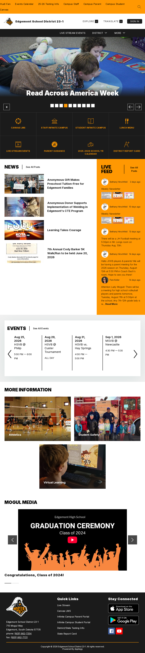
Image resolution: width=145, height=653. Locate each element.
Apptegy (79, 649)
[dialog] (38, 419)
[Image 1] (52, 105)
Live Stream (63, 605)
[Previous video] (12, 539)
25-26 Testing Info (48, 4)
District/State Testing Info (70, 628)
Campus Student (115, 4)
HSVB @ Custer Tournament (53, 348)
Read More (111, 304)
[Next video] (132, 539)
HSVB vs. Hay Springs (84, 346)
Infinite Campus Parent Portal (73, 616)
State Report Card (67, 633)
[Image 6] (74, 105)
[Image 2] (56, 105)
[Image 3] (61, 105)
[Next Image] (138, 107)
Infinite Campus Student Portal (73, 622)
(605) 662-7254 (23, 633)
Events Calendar (24, 4)
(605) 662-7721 (19, 637)
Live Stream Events (72, 33)
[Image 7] (79, 105)
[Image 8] (84, 105)
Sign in (134, 21)
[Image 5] (70, 105)
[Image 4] (65, 105)
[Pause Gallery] (6, 107)
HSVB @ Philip (19, 346)
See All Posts (33, 167)
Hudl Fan (5, 4)
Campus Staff (71, 4)
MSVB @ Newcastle (113, 342)
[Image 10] (93, 105)
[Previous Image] (130, 107)
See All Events (41, 328)
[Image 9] (88, 105)
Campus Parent (92, 4)
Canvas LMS (64, 611)
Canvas (4, 9)
